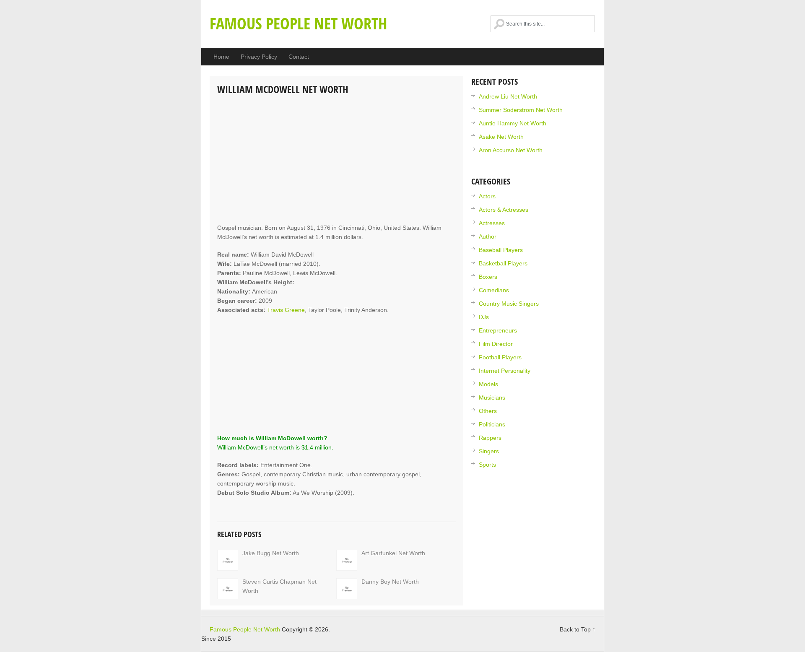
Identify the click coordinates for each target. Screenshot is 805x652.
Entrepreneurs (498, 330)
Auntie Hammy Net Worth (512, 123)
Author (487, 236)
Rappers (490, 437)
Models (488, 384)
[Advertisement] (336, 160)
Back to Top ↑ (577, 629)
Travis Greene (286, 310)
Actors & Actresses (503, 209)
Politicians (492, 424)
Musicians (492, 397)
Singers (489, 451)
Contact (298, 56)
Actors (487, 196)
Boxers (488, 276)
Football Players (500, 357)
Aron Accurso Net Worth (511, 150)
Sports (487, 464)
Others (488, 411)
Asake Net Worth (501, 136)
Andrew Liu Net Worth (508, 96)
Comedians (494, 290)
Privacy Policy (259, 56)
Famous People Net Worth (298, 23)
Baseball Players (501, 250)
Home (221, 56)
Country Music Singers (509, 303)
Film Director (496, 343)
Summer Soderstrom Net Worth (521, 110)
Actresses (492, 223)
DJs (484, 317)
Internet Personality (504, 370)
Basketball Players (503, 263)
